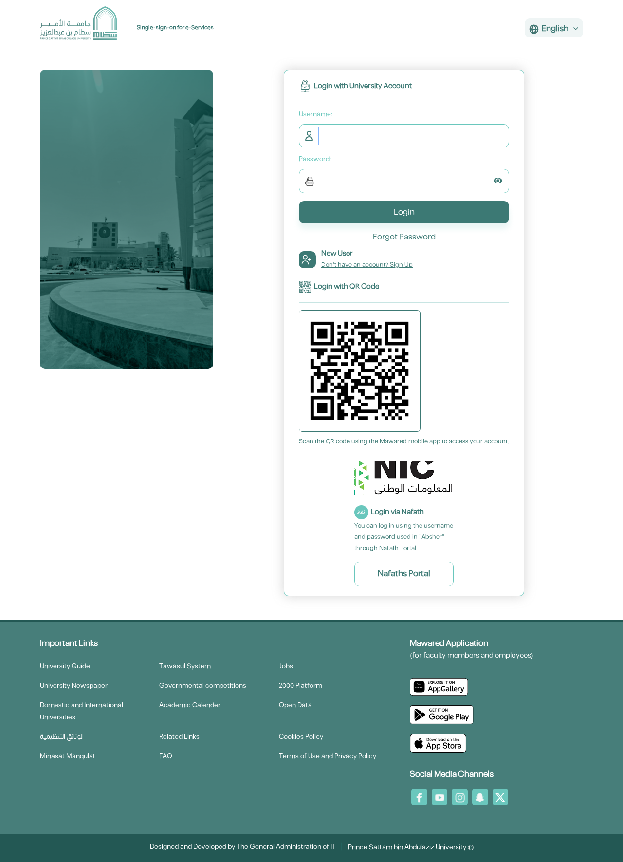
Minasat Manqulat (67, 756)
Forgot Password (404, 237)
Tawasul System (185, 666)
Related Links (179, 737)
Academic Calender (189, 705)
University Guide (65, 666)
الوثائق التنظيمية (62, 737)
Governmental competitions (202, 685)
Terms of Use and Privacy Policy (327, 756)
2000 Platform (300, 685)
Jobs (286, 666)
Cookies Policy (301, 737)
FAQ (165, 756)
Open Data (295, 705)
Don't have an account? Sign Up (367, 265)
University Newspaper (74, 685)
